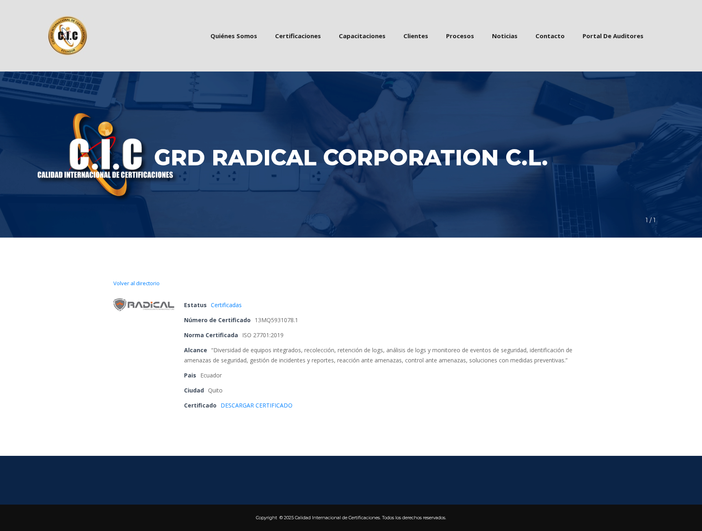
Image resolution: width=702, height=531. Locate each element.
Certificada (226, 305)
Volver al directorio (136, 283)
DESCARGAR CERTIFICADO (256, 405)
